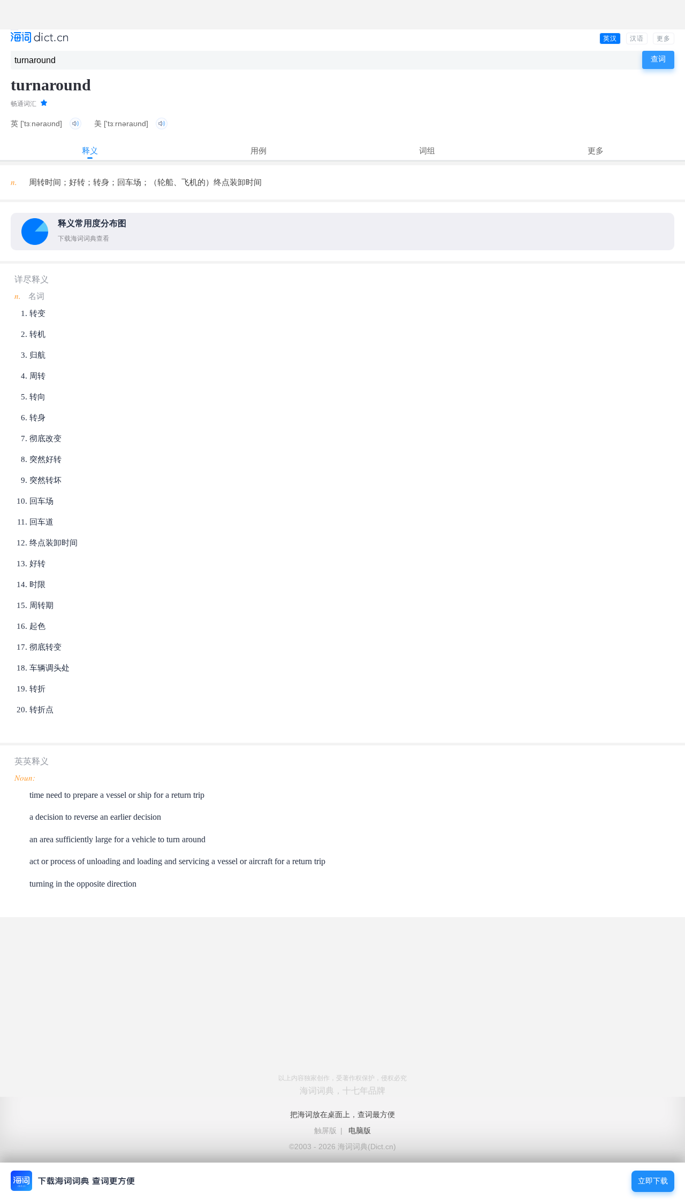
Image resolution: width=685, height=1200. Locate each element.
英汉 (610, 38)
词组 (427, 150)
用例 (258, 150)
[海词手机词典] (39, 38)
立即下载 (653, 1181)
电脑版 (359, 1130)
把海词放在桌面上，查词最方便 (342, 1114)
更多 (664, 38)
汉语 (637, 38)
